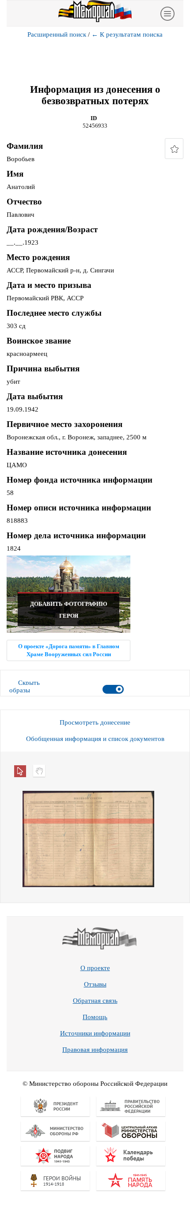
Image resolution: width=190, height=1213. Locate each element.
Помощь (95, 1016)
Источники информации (95, 1033)
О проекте (95, 967)
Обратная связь (95, 1000)
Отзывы (95, 984)
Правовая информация (95, 1049)
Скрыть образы (24, 686)
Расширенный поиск (56, 34)
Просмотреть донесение (95, 722)
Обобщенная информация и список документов (95, 738)
